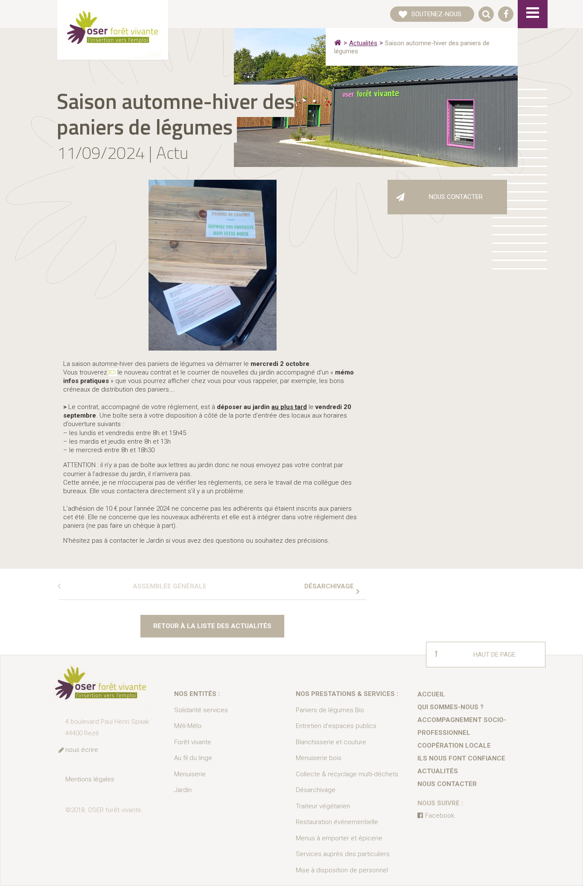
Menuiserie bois (318, 758)
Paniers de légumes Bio (330, 710)
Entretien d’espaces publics (336, 726)
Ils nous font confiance (461, 758)
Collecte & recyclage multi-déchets (347, 774)
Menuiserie (190, 774)
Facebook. (440, 815)
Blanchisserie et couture (331, 742)
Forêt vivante (192, 742)
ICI (113, 372)
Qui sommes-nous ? (450, 707)
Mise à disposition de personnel (342, 870)
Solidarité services (201, 710)
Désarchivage (329, 586)
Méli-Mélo (187, 726)
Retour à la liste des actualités (212, 626)
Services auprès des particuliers (343, 854)
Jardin (183, 790)
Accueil (431, 694)
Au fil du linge (193, 758)
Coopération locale (454, 745)
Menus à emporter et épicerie (339, 838)
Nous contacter (456, 197)
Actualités (363, 43)
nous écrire (81, 750)
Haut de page (494, 654)
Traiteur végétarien (323, 806)
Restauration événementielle (337, 822)
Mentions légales (89, 779)
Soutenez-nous (436, 14)
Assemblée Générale (170, 586)
